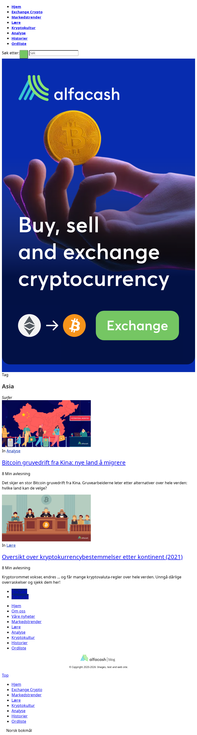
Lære (16, 22)
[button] (98, 730)
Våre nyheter (23, 616)
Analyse (19, 33)
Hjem (16, 6)
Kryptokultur (24, 27)
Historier (20, 38)
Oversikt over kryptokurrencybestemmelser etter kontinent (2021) (92, 557)
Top (5, 675)
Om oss (18, 611)
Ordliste (19, 43)
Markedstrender (26, 17)
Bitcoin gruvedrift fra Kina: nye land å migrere (64, 462)
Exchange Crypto (27, 11)
